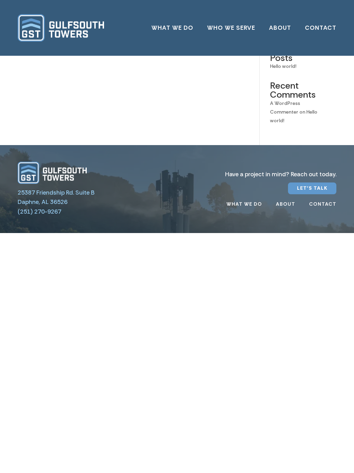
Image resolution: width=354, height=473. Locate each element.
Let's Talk (312, 188)
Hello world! (283, 66)
